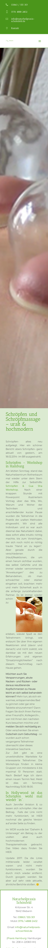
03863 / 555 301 (26, 917)
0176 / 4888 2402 (27, 921)
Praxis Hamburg (16, 938)
